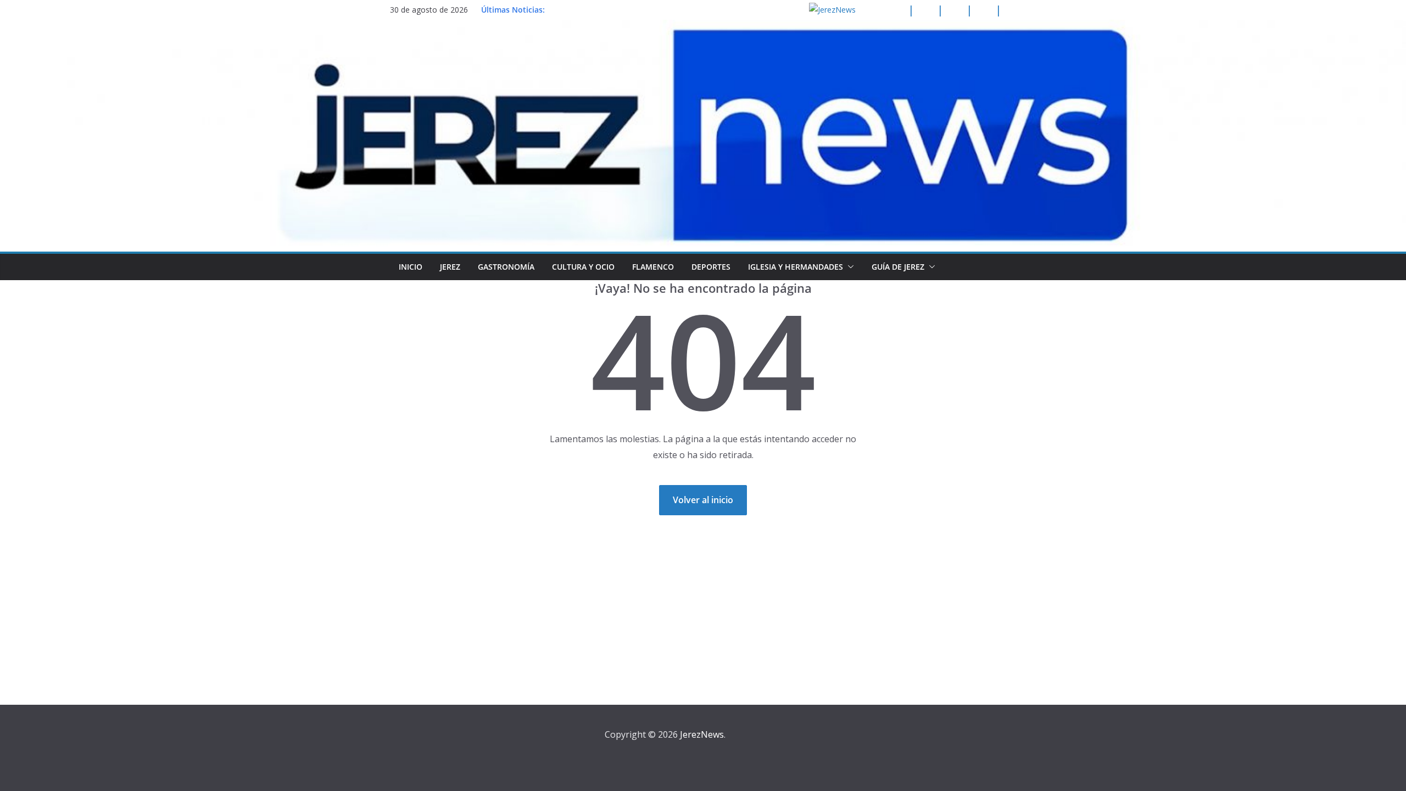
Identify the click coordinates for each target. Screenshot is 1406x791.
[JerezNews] (703, 27)
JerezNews (702, 734)
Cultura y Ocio (583, 266)
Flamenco (653, 266)
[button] (848, 267)
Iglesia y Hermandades (795, 266)
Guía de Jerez (898, 266)
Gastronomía (506, 266)
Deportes (710, 266)
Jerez (450, 266)
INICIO (410, 266)
